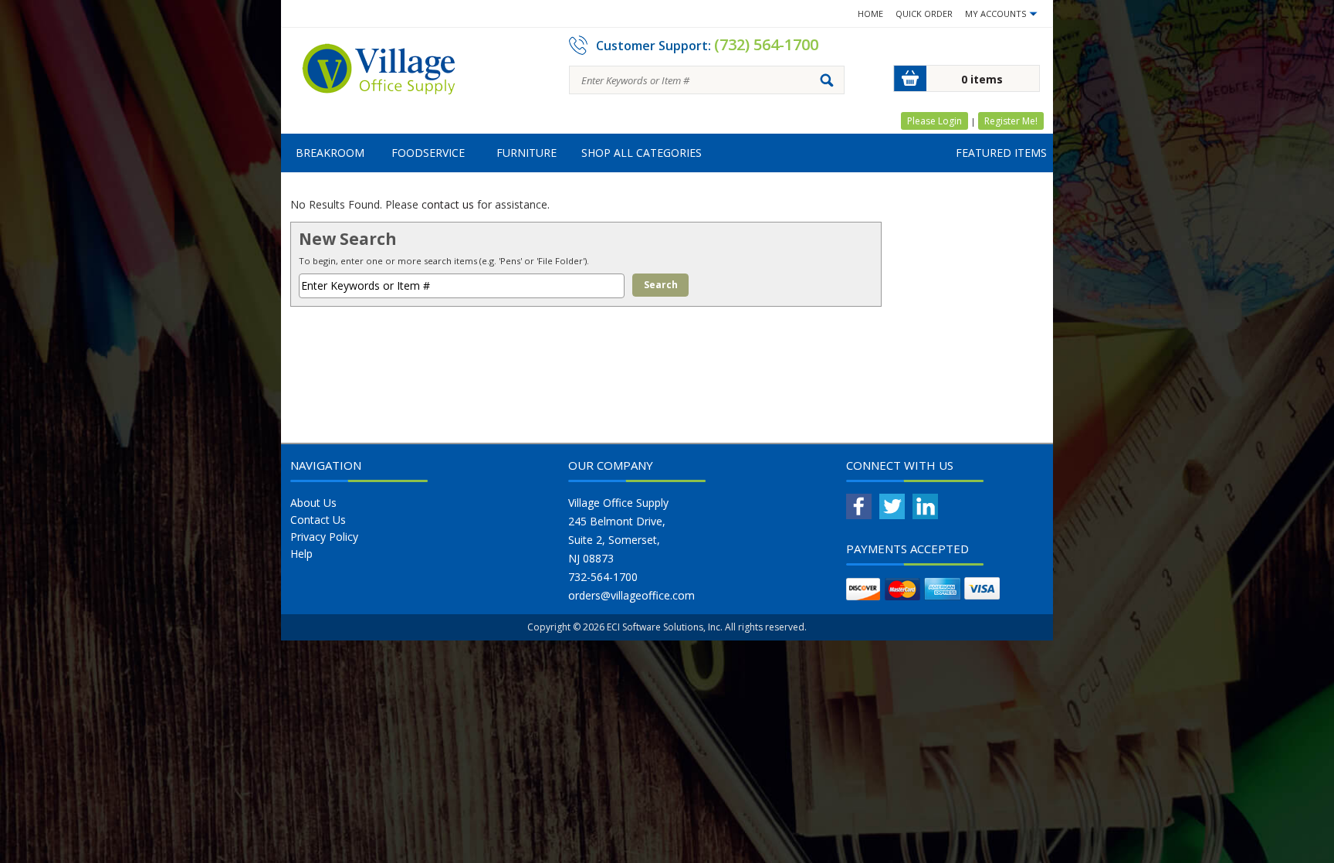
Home (870, 13)
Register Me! (1011, 120)
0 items (982, 79)
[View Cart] (910, 78)
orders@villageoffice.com (631, 595)
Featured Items (1001, 152)
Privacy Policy (324, 536)
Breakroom (330, 152)
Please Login (934, 120)
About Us (313, 502)
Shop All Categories (641, 152)
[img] (379, 74)
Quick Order (924, 13)
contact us (448, 204)
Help (301, 553)
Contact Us (318, 519)
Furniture (526, 152)
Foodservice (428, 152)
